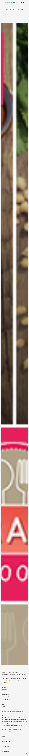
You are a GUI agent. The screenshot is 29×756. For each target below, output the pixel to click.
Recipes (17, 6)
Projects (13, 6)
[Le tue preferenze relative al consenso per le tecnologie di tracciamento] (26, 753)
